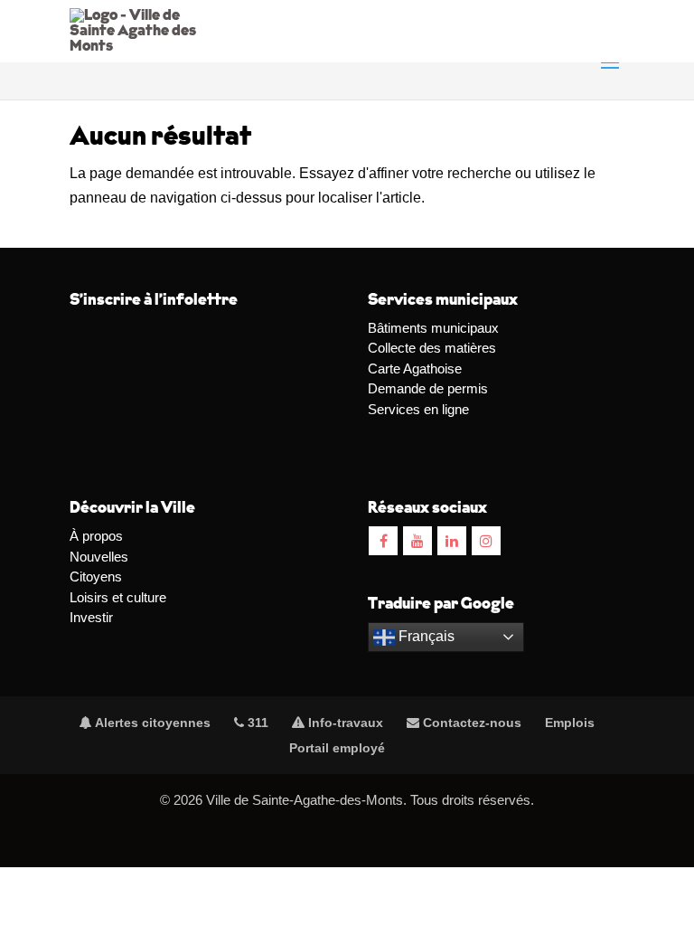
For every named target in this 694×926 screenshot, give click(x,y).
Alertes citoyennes (151, 722)
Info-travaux (344, 722)
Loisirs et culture (118, 597)
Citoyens (96, 576)
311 (256, 722)
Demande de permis (428, 388)
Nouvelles (99, 556)
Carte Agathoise (415, 368)
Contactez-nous (470, 722)
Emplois (570, 722)
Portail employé (337, 748)
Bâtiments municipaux (433, 327)
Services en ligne (418, 409)
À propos (96, 535)
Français (425, 636)
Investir (91, 617)
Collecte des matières (432, 347)
